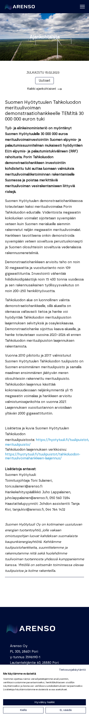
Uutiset (44, 80)
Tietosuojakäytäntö (72, 669)
